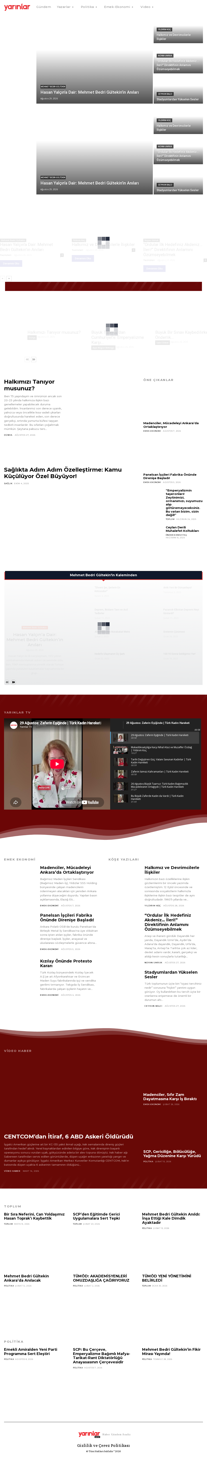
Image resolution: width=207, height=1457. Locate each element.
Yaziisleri (5, 254)
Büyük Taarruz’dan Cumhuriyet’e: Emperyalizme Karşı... (117, 337)
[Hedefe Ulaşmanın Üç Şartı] (82, 658)
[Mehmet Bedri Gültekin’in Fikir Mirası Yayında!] (172, 1380)
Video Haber (12, 1171)
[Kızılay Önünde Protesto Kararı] (20, 979)
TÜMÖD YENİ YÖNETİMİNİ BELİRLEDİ (166, 1278)
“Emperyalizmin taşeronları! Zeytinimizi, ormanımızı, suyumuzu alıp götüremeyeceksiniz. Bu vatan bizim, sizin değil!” (184, 502)
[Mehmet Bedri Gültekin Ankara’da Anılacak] (34, 1307)
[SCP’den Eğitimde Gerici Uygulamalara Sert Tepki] (103, 1245)
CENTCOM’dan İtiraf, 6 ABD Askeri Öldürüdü (68, 1136)
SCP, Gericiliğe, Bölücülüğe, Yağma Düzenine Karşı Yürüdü (172, 1153)
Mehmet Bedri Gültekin (53, 87)
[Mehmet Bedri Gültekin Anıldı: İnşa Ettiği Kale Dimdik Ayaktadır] (172, 1249)
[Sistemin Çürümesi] (151, 636)
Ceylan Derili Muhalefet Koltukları (182, 529)
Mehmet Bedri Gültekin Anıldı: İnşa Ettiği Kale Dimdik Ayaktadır (171, 1218)
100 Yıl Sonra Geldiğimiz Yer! (179, 653)
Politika (148, 1161)
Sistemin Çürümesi (174, 631)
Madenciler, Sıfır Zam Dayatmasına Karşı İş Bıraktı (170, 1096)
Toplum (170, 519)
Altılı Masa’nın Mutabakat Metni (112, 631)
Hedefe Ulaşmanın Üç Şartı (110, 653)
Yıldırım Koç (164, 29)
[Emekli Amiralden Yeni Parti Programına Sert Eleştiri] (34, 1380)
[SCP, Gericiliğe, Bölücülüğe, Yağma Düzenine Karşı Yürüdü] (173, 1130)
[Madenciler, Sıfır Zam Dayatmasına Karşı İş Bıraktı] (173, 1073)
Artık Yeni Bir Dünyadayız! (177, 587)
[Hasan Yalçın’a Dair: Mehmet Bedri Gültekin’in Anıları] (94, 59)
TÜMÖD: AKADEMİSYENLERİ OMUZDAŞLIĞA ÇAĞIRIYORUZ (101, 1278)
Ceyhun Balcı (165, 94)
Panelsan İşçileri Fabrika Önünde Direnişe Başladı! (169, 476)
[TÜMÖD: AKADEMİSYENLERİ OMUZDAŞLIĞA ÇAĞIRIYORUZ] (103, 1307)
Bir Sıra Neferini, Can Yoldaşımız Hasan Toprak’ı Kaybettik (34, 1216)
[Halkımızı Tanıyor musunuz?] (56, 313)
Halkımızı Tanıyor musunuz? (54, 332)
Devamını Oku (11, 263)
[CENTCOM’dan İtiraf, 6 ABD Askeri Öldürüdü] (68, 1092)
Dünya (32, 337)
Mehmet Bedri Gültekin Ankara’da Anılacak (26, 1278)
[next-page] (9, 278)
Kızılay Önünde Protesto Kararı (66, 963)
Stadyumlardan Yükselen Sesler (171, 974)
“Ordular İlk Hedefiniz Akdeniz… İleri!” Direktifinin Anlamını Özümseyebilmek (172, 249)
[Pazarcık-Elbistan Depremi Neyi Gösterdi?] (151, 614)
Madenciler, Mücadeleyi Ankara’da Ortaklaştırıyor (171, 424)
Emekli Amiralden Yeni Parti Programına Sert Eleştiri (30, 1351)
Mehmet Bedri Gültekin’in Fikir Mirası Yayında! (171, 1351)
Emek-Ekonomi (152, 431)
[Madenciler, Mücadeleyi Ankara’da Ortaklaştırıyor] (173, 402)
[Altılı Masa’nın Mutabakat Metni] (82, 636)
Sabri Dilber (162, 342)
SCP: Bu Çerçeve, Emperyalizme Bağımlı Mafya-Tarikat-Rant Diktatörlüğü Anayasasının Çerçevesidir (101, 1355)
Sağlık (8, 483)
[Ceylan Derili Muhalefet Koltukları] (153, 535)
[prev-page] (2, 278)
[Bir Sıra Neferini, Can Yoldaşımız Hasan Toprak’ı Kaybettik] (34, 1245)
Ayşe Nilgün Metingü (103, 347)
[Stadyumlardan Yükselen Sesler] (178, 89)
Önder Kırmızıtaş (176, 535)
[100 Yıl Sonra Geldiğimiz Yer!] (151, 658)
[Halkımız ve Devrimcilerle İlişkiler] (178, 28)
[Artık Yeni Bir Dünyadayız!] (151, 592)
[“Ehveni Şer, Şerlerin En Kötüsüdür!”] (82, 592)
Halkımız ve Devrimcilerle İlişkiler (172, 870)
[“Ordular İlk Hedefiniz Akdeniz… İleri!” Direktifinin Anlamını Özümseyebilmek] (178, 58)
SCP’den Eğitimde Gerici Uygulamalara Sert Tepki (96, 1216)
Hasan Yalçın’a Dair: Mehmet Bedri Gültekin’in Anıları (26, 247)
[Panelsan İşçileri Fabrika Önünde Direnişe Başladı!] (173, 453)
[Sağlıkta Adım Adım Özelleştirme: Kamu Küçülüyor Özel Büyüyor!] (68, 522)
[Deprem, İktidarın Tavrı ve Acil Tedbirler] (82, 614)
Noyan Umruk (165, 56)
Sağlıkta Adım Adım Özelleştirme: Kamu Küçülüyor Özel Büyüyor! (63, 473)
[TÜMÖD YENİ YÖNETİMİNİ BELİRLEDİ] (172, 1307)
